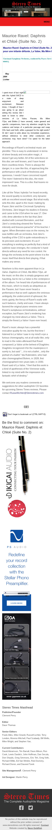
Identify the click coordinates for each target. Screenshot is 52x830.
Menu (47, 22)
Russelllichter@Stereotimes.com (27, 393)
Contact (45, 825)
